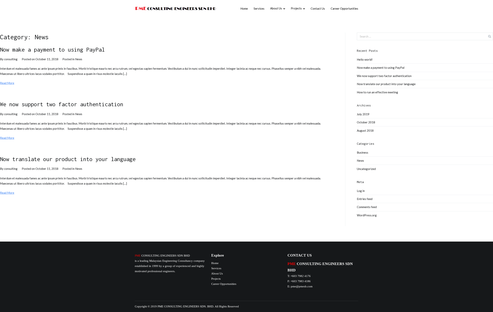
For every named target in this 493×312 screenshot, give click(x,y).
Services (259, 8)
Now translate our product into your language (68, 159)
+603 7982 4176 (301, 276)
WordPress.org (367, 215)
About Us (276, 8)
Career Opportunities (344, 8)
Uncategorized (366, 169)
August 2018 (365, 130)
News (78, 59)
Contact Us (318, 8)
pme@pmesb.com (302, 286)
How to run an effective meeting (377, 92)
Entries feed (364, 199)
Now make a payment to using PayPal (52, 49)
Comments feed (367, 207)
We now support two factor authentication (61, 104)
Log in (361, 190)
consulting (11, 59)
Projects (296, 8)
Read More (7, 83)
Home (244, 8)
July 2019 (363, 114)
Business (362, 152)
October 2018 (366, 122)
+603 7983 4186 (301, 281)
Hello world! (365, 59)
